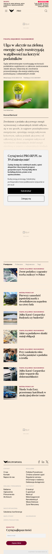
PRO (19, 11)
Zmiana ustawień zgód (35, 475)
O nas (6, 472)
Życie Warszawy (32, 504)
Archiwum (8, 497)
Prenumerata (9, 494)
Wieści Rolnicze (32, 502)
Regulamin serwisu (33, 477)
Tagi (39, 264)
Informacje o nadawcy (35, 480)
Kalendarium (31, 516)
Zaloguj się (26, 198)
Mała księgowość (33, 497)
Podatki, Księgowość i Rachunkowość (19, 39)
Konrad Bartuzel (10, 115)
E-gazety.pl (30, 492)
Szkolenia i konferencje (13, 512)
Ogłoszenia (8, 492)
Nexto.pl (29, 494)
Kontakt (7, 475)
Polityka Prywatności (34, 472)
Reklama (7, 489)
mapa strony (8, 516)
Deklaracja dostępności (35, 482)
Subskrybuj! (26, 191)
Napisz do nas (9, 477)
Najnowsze (30, 264)
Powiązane (8, 264)
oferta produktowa (11, 520)
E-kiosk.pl (29, 489)
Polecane (19, 264)
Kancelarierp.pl (32, 499)
